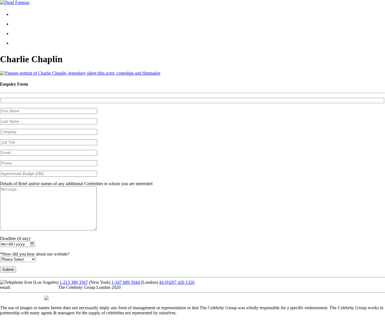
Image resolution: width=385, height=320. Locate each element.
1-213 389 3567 (73, 282)
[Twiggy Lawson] (80, 73)
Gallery (22, 23)
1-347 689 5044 (126, 282)
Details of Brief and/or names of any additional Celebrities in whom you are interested (76, 183)
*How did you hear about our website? (34, 254)
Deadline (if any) (15, 238)
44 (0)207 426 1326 (176, 282)
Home (21, 14)
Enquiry (23, 43)
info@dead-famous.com (33, 287)
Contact (23, 33)
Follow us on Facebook (21, 297)
